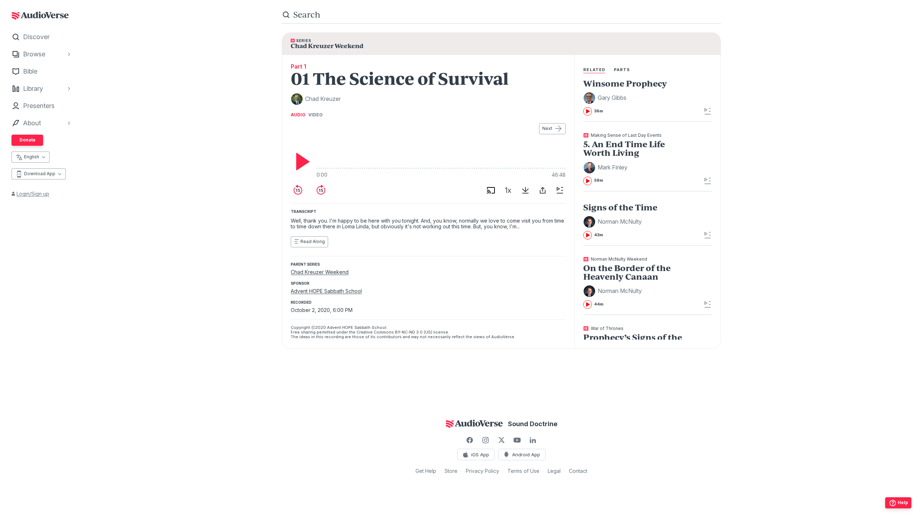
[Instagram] (485, 440)
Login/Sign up (33, 193)
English (31, 156)
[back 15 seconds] (298, 190)
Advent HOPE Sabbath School (326, 291)
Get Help (425, 471)
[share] (542, 190)
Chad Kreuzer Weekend (320, 272)
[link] (634, 97)
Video (315, 114)
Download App (39, 173)
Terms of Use (523, 471)
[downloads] (525, 190)
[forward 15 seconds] (321, 190)
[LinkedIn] (533, 440)
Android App (526, 454)
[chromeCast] (491, 190)
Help (903, 502)
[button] (606, 98)
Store (451, 471)
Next (547, 128)
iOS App (480, 454)
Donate (27, 140)
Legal (554, 471)
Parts (622, 69)
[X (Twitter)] (501, 440)
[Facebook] (469, 440)
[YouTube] (517, 440)
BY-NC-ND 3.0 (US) (413, 332)
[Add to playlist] (560, 190)
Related (594, 69)
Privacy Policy (482, 471)
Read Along (312, 241)
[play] (301, 161)
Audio (298, 114)
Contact (578, 471)
